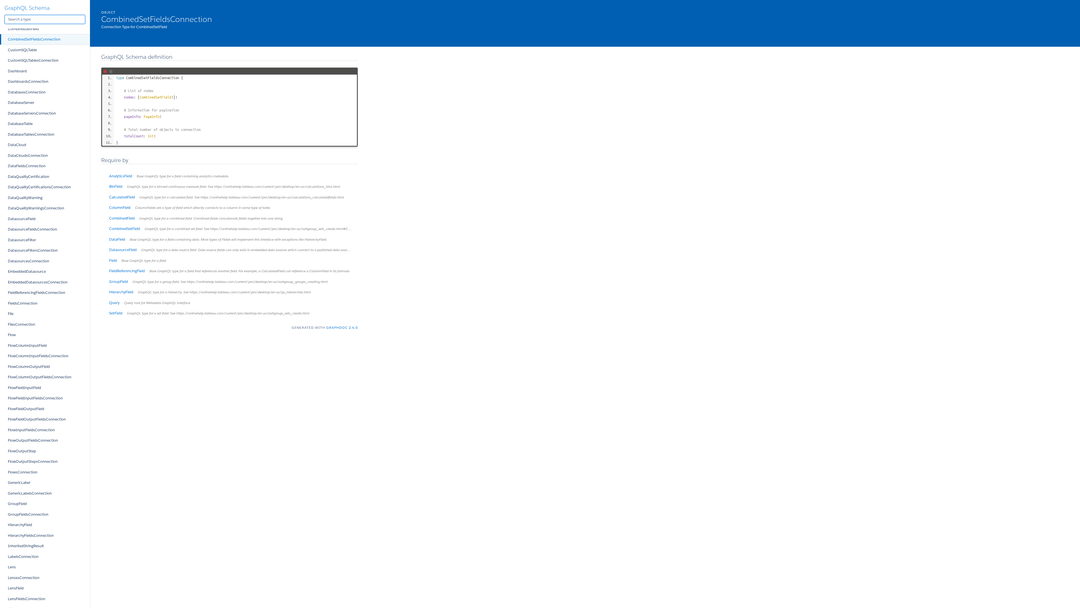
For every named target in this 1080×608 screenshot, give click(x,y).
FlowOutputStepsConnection (33, 461)
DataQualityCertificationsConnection (39, 187)
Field (137, 260)
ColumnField (190, 207)
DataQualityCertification (28, 176)
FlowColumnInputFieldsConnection (38, 356)
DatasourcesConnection (28, 261)
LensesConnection (23, 577)
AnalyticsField (168, 176)
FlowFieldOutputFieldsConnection (37, 419)
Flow (12, 334)
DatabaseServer (21, 102)
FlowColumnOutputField (29, 366)
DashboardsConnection (28, 81)
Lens (12, 567)
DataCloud (17, 144)
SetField (209, 313)
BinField (224, 186)
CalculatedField (226, 197)
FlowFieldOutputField (26, 408)
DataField (218, 239)
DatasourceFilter (22, 240)
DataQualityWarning (25, 197)
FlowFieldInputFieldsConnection (35, 398)
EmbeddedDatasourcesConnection (38, 282)
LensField (16, 588)
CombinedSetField (23, 28)
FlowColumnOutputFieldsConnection (39, 377)
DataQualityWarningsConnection (36, 208)
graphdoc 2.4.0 (342, 327)
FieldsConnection (22, 303)
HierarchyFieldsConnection (31, 535)
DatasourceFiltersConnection (33, 250)
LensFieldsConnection (26, 598)
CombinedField (196, 218)
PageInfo (151, 117)
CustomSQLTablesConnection (33, 60)
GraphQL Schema (27, 8)
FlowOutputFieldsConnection (33, 440)
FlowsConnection (22, 472)
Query (149, 302)
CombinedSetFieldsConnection (34, 39)
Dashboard (17, 71)
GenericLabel (19, 482)
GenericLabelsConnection (30, 493)
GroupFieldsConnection (28, 514)
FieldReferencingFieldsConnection (36, 292)
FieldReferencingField (229, 271)
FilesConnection (21, 324)
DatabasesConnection (27, 92)
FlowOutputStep (22, 451)
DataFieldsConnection (27, 166)
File (11, 313)
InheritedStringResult (26, 546)
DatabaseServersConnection (32, 113)
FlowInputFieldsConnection (31, 430)
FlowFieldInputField (24, 387)
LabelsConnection (23, 556)
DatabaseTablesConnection (31, 134)
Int (151, 136)
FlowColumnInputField (27, 345)
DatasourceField (21, 218)
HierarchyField (20, 524)
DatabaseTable (20, 123)
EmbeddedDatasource (27, 271)
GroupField (17, 503)
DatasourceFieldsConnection (32, 229)
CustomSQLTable (22, 50)
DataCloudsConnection (28, 155)
